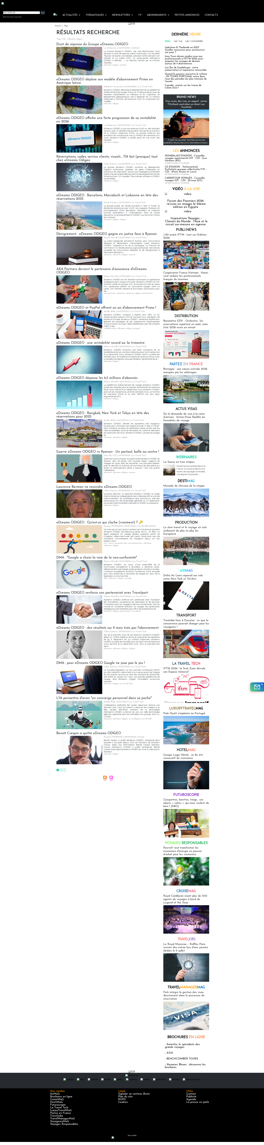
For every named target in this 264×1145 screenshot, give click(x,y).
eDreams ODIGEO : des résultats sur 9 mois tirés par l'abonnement (107, 628)
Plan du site (125, 1096)
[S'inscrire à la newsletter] (257, 687)
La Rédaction (110, 48)
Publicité (191, 1096)
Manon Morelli (111, 238)
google (128, 578)
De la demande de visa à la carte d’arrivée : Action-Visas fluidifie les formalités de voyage (184, 417)
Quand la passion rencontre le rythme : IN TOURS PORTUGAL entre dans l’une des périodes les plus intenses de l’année (186, 78)
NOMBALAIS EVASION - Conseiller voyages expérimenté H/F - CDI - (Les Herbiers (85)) (186, 158)
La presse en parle (197, 1102)
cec (105, 543)
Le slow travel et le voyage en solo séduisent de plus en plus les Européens (185, 530)
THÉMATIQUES (96, 15)
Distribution (186, 316)
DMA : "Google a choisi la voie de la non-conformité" (96, 557)
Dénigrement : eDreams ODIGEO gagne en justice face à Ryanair (106, 234)
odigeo (123, 219)
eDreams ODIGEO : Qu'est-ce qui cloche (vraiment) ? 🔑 (99, 522)
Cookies (123, 1102)
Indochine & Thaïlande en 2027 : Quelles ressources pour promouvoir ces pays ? (185, 50)
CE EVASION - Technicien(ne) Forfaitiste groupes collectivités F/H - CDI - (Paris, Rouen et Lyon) (186, 169)
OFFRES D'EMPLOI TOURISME (177, 163)
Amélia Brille (109, 311)
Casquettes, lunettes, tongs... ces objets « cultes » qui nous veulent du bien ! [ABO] (186, 803)
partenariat (147, 293)
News (167, 41)
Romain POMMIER (113, 526)
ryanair (123, 65)
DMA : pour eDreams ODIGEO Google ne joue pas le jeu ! (100, 663)
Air (186, 571)
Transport (186, 615)
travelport (136, 611)
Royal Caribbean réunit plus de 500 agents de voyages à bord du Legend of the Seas (185, 899)
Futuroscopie (186, 795)
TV (139, 15)
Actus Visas (186, 409)
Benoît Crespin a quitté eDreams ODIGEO (88, 733)
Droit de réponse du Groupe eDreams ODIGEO (92, 44)
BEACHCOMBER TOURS (182, 1058)
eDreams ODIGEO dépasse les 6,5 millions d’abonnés (97, 378)
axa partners (110, 293)
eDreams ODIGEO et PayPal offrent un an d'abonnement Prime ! (106, 308)
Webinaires (186, 457)
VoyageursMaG (59, 1121)
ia (129, 719)
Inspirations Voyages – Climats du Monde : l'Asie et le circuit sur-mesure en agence (186, 221)
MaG (186, 708)
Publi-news (186, 230)
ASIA (170, 1053)
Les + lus (178, 41)
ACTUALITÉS (71, 15)
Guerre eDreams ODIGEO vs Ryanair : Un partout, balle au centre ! (107, 452)
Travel (186, 939)
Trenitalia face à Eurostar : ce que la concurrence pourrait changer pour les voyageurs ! (186, 623)
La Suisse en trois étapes (178, 462)
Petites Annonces (187, 15)
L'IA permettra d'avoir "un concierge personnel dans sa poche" (104, 698)
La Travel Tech (59, 1107)
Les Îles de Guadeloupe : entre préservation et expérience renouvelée (186, 68)
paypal (136, 328)
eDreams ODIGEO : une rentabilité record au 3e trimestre (100, 343)
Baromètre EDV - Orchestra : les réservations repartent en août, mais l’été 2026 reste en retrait (185, 324)
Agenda (191, 1099)
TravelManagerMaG (62, 1118)
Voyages (186, 843)
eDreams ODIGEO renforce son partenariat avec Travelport (102, 593)
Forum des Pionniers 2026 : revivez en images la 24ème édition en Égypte (186, 204)
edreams (108, 255)
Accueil (58, 26)
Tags (66, 26)
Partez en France (60, 1113)
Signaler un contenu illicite (134, 1094)
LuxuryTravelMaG (61, 1110)
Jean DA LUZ (110, 455)
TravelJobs (56, 1116)
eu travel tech (126, 684)
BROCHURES (186, 1037)
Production (186, 522)
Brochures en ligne (61, 1096)
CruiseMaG (57, 1099)
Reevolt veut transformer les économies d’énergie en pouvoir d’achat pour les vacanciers (182, 851)
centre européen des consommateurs (125, 543)
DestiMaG (56, 1102)
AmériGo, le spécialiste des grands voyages (182, 1046)
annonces (186, 151)
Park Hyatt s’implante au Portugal (184, 713)
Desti (186, 481)
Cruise (186, 891)
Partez (186, 364)
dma (106, 578)
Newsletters (122, 15)
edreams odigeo (111, 65)
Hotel (186, 750)
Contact (191, 1094)
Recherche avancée (12, 17)
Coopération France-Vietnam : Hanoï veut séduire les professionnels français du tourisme (185, 276)
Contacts (211, 15)
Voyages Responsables (64, 1124)
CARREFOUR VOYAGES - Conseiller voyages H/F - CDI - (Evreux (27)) (185, 179)
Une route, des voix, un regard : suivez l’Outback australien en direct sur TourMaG (186, 104)
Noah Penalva (110, 202)
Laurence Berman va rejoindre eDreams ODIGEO (94, 487)
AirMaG (55, 1094)
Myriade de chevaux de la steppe (184, 486)
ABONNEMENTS (158, 15)
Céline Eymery (110, 164)
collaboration (110, 328)
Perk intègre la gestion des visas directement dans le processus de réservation (184, 995)
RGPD (122, 1099)
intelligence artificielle (142, 719)
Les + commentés (194, 41)
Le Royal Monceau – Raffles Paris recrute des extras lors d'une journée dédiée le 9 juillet (185, 947)
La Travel (186, 664)
